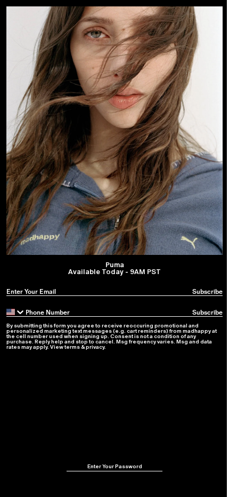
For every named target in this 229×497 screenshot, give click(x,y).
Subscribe (207, 291)
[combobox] (16, 312)
